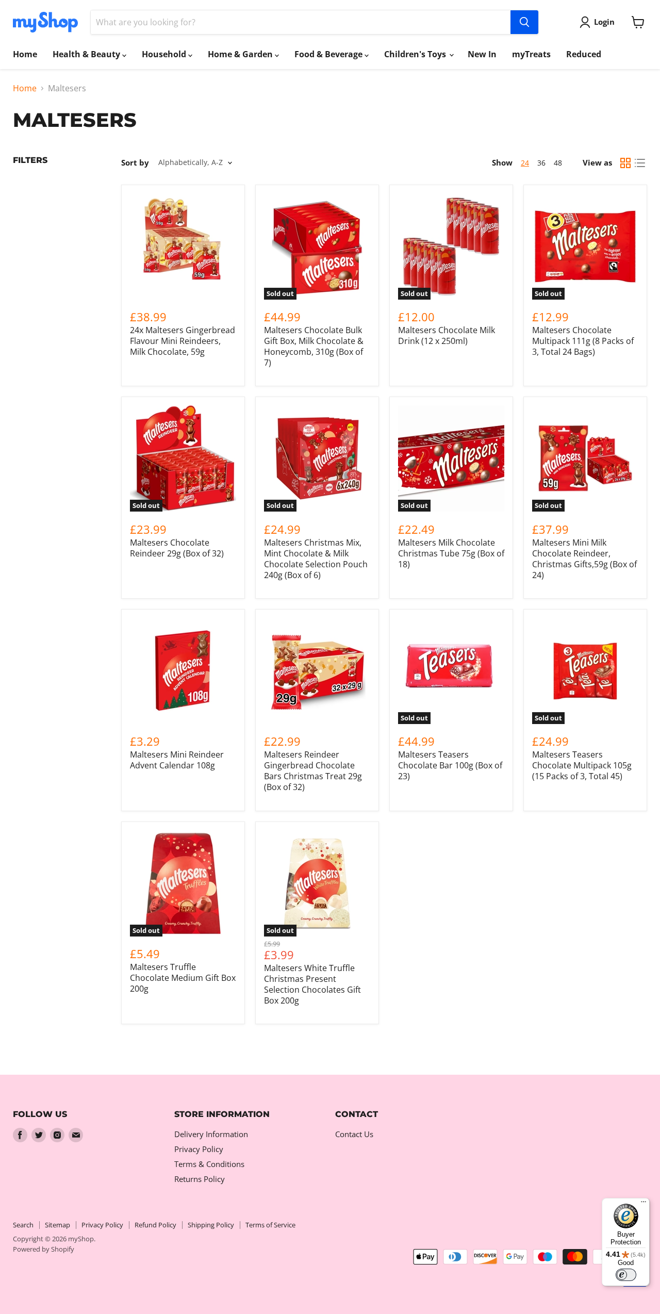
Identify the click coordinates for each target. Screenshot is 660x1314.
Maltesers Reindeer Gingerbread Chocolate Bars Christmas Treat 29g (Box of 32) (313, 771)
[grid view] (625, 163)
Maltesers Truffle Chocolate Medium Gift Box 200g (183, 977)
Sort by (135, 162)
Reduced (583, 54)
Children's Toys (416, 54)
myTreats (531, 54)
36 (541, 163)
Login (604, 22)
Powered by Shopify (43, 1249)
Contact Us (354, 1134)
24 (525, 163)
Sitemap (57, 1224)
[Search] (524, 22)
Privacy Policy (198, 1149)
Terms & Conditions (209, 1164)
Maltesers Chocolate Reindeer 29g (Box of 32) (177, 548)
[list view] (640, 163)
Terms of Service (270, 1224)
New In (482, 54)
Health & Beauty (87, 54)
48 (558, 163)
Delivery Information (211, 1134)
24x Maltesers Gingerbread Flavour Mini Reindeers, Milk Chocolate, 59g (182, 340)
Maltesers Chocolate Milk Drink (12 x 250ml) (446, 335)
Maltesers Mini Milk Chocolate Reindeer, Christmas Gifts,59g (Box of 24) (584, 559)
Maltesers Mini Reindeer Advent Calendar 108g (177, 760)
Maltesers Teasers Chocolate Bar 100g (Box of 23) (450, 765)
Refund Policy (155, 1224)
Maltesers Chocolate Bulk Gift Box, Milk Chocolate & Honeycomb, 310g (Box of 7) (314, 346)
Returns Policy (199, 1179)
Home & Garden (241, 54)
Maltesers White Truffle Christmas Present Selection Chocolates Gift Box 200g (312, 984)
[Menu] (643, 1204)
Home (25, 54)
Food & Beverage (329, 54)
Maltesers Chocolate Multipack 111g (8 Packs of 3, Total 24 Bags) (583, 340)
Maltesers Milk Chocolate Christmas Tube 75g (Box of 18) (451, 553)
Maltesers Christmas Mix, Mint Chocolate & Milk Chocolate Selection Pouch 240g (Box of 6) (316, 559)
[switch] (626, 1275)
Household (165, 54)
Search (23, 1224)
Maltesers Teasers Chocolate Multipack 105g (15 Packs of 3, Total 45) (582, 765)
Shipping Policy (211, 1224)
